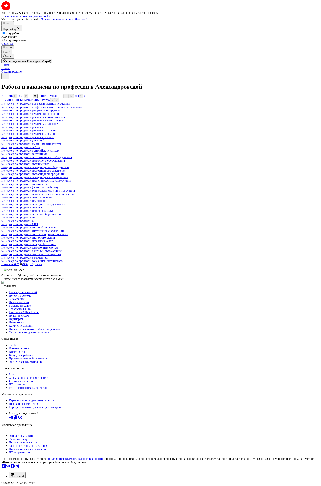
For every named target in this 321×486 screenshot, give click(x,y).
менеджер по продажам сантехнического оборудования (36, 157)
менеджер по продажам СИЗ (19, 224)
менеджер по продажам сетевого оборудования (31, 214)
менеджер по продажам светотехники (25, 184)
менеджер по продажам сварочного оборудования (33, 160)
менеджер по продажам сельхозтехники (26, 197)
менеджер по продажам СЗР (19, 220)
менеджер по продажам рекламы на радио (28, 133)
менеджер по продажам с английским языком (30, 150)
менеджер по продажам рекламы (22, 127)
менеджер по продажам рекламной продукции (31, 113)
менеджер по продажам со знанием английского (32, 261)
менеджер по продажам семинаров (23, 200)
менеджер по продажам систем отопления (28, 237)
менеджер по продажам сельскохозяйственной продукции (38, 190)
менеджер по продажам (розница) (22, 140)
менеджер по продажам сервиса (21, 207)
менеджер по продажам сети (19, 217)
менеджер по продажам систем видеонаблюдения (32, 230)
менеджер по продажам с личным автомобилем (31, 250)
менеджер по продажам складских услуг (27, 240)
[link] (7, 56)
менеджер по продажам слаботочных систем (29, 247)
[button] (5, 64)
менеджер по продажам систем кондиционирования (34, 234)
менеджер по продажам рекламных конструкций (32, 120)
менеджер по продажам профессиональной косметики (35, 103)
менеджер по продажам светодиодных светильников (34, 177)
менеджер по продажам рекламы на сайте (27, 137)
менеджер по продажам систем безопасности (30, 227)
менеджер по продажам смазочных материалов (31, 254)
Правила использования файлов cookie (65, 19)
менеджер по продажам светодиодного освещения (33, 170)
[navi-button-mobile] (5, 76)
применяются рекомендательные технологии (75, 458)
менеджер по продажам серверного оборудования (33, 204)
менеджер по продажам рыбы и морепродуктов (31, 143)
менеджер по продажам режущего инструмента (31, 110)
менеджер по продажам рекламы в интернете (30, 130)
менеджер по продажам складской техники (28, 244)
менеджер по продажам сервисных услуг (27, 210)
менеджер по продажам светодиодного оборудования (35, 167)
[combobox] (17, 475)
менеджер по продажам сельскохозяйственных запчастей (37, 194)
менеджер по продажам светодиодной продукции (33, 174)
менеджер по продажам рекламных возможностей (33, 117)
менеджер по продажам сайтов (20, 147)
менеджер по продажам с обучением (24, 257)
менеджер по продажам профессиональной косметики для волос (42, 107)
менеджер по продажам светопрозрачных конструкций (36, 180)
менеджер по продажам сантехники (24, 153)
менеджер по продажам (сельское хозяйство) (29, 187)
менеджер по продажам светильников (25, 163)
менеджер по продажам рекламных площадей (30, 123)
